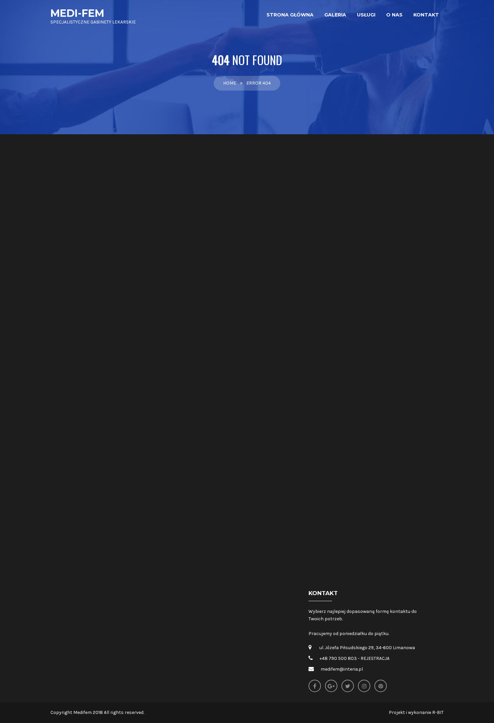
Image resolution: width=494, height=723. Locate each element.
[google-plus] (331, 686)
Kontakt (426, 15)
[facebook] (314, 686)
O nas (394, 15)
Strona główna (290, 15)
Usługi (366, 15)
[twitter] (347, 686)
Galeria (335, 15)
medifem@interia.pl (342, 669)
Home (229, 83)
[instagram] (364, 686)
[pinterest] (380, 686)
